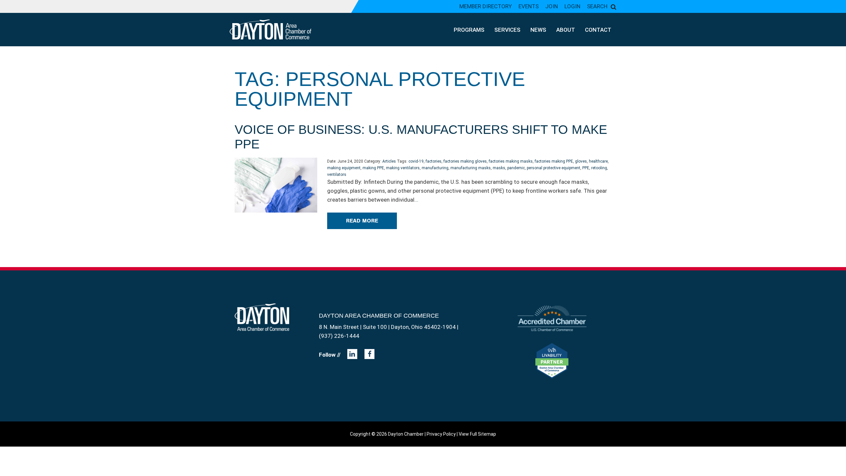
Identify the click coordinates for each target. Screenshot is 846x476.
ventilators (336, 174)
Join (551, 6)
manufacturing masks (470, 168)
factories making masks (511, 161)
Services (507, 29)
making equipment (344, 168)
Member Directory (485, 6)
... (416, 199)
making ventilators (403, 168)
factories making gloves (465, 161)
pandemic (516, 168)
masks (499, 168)
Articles (389, 161)
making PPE (373, 168)
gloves (581, 161)
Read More (362, 220)
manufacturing (435, 168)
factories (434, 161)
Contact (598, 29)
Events (529, 6)
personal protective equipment (553, 168)
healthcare (598, 161)
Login (572, 6)
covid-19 (416, 161)
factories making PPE (554, 161)
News (538, 29)
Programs (469, 29)
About (565, 29)
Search (597, 6)
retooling (599, 168)
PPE (585, 168)
